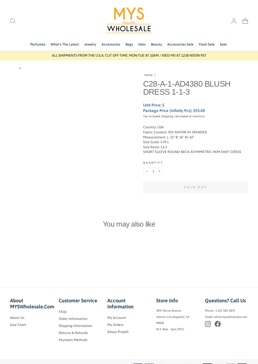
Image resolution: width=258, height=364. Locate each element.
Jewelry (90, 44)
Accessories (111, 44)
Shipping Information (75, 326)
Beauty (156, 44)
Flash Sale (207, 44)
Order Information (73, 319)
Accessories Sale (180, 44)
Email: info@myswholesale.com (226, 317)
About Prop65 (117, 332)
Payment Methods (73, 340)
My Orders (115, 325)
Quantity (153, 162)
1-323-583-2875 (225, 310)
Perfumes (37, 44)
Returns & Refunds (73, 333)
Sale (223, 44)
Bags (129, 44)
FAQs (63, 312)
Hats (142, 44)
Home (148, 75)
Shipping (167, 116)
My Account (116, 318)
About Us (17, 318)
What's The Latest (65, 44)
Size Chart (18, 325)
